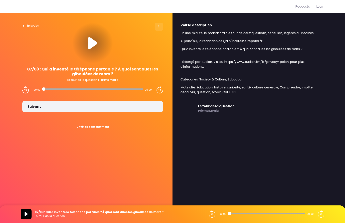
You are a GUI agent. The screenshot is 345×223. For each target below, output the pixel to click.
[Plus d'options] (159, 27)
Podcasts (302, 6)
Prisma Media (109, 80)
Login (320, 6)
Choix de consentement (92, 126)
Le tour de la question (82, 80)
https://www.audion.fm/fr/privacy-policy (256, 61)
